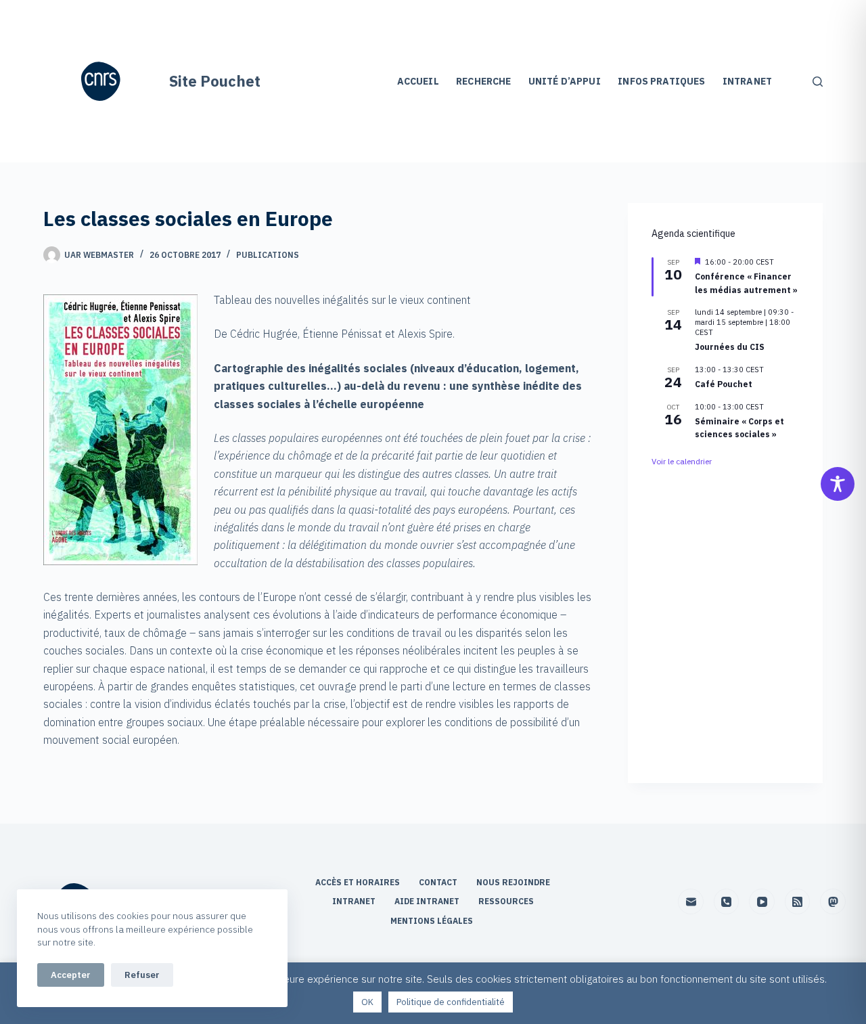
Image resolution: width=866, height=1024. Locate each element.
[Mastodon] (833, 901)
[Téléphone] (726, 901)
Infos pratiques (661, 81)
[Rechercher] (818, 81)
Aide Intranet (427, 901)
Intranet (747, 81)
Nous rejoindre (513, 882)
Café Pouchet (723, 384)
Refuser (142, 975)
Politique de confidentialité (450, 1002)
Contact (439, 882)
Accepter (71, 975)
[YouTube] (762, 901)
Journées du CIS (730, 347)
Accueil (418, 81)
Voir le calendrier (682, 461)
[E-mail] (691, 901)
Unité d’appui (564, 81)
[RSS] (798, 901)
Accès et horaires (358, 882)
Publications (267, 255)
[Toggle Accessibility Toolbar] (837, 484)
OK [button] (367, 1002)
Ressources (506, 901)
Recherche (483, 81)
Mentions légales (432, 921)
